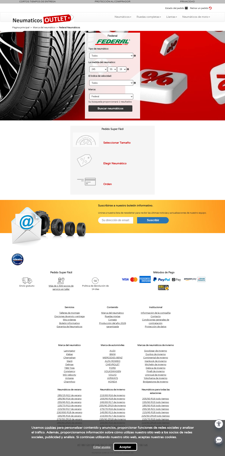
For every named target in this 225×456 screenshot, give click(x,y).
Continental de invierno (155, 357)
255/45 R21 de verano (69, 402)
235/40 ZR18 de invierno (112, 419)
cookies (50, 427)
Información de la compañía (156, 313)
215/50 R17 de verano (69, 409)
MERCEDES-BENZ (113, 357)
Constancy (69, 371)
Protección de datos (155, 326)
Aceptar (125, 447)
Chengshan (69, 357)
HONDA (112, 381)
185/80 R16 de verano (69, 398)
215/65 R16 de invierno (112, 395)
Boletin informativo (69, 323)
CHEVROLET (113, 364)
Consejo (112, 319)
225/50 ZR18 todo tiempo (156, 416)
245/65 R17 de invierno (112, 402)
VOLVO (112, 375)
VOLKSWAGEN (112, 371)
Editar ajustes (101, 447)
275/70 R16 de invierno (112, 409)
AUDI (112, 350)
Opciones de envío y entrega (69, 316)
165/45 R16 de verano (69, 416)
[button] (218, 423)
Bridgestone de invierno (155, 381)
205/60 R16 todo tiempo (155, 398)
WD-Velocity (69, 375)
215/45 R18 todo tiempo (155, 412)
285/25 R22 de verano (69, 395)
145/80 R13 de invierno (112, 412)
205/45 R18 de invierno (112, 398)
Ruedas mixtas (112, 316)
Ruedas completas (148, 16)
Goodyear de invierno (155, 350)
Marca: (92, 89)
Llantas (170, 16)
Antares (69, 378)
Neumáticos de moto (195, 16)
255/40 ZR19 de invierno (112, 405)
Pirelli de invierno (156, 371)
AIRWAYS (112, 378)
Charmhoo (69, 381)
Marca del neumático (112, 313)
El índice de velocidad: (100, 76)
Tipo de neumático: (98, 48)
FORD (112, 368)
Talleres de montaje (69, 313)
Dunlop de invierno (156, 354)
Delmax (69, 364)
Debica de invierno (155, 368)
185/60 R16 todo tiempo (155, 405)
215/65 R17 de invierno (112, 416)
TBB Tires (69, 368)
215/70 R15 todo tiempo (155, 419)
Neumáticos (122, 16)
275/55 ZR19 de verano (69, 419)
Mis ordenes (69, 319)
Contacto (156, 316)
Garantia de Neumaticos (69, 326)
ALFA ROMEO (112, 361)
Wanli (69, 361)
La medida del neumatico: (101, 62)
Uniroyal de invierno (155, 375)
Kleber (69, 354)
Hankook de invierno (156, 361)
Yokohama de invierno (155, 378)
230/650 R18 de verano (69, 412)
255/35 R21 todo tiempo (155, 409)
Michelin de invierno (155, 364)
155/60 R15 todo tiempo (155, 402)
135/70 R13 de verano (69, 405)
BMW (113, 354)
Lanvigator (69, 350)
